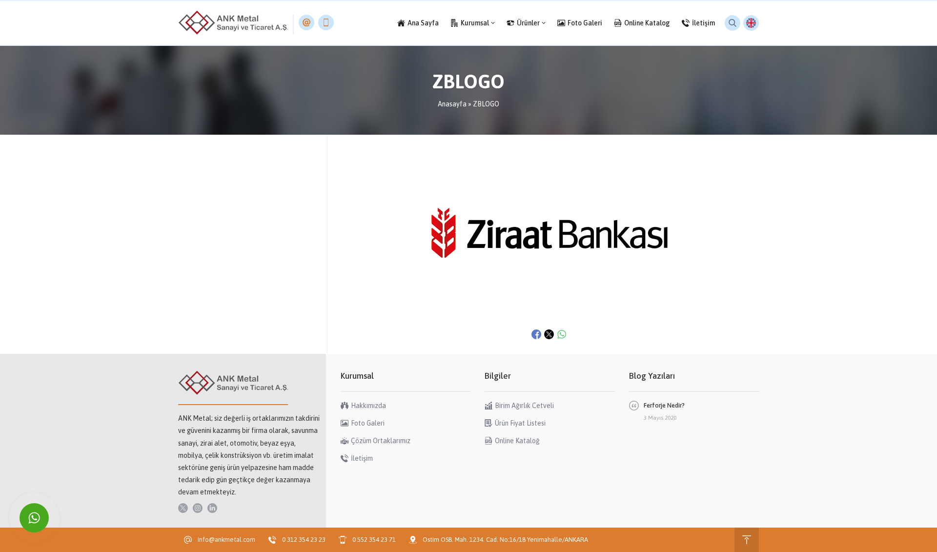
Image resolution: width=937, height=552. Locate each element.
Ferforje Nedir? (664, 405)
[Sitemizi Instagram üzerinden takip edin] (198, 508)
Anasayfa (452, 104)
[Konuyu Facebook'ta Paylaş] (536, 334)
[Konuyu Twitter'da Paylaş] (549, 334)
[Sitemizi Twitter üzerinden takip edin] (183, 508)
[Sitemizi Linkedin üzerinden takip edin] (212, 508)
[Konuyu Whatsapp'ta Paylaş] (562, 334)
